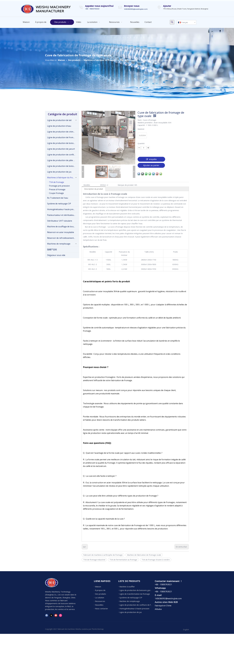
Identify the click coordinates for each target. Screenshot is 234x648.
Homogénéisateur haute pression (62, 209)
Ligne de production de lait (59, 120)
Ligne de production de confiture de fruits (63, 154)
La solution (99, 597)
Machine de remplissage (129, 601)
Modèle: (86, 185)
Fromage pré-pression (59, 185)
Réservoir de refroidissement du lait (63, 238)
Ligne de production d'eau (59, 126)
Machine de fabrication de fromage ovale (144, 555)
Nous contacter (101, 608)
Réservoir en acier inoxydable (60, 232)
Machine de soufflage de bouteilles (63, 226)
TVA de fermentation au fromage (123, 559)
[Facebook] (46, 615)
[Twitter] (51, 615)
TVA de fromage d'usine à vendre (156, 559)
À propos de (100, 590)
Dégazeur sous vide (56, 255)
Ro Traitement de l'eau (57, 198)
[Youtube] (55, 615)
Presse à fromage (57, 189)
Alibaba (158, 609)
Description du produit (93, 189)
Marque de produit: (126, 185)
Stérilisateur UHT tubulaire (59, 220)
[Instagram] (60, 615)
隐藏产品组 (52, 249)
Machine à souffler (127, 586)
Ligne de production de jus (59, 171)
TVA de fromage (56, 182)
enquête (153, 159)
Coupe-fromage (56, 193)
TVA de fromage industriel (94, 559)
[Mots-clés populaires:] (172, 22)
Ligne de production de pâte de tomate (63, 160)
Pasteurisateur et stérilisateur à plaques (63, 215)
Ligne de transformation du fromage (134, 594)
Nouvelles (99, 605)
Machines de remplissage (58, 243)
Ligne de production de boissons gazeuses (63, 166)
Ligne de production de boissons (62, 143)
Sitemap (100, 629)
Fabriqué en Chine (163, 605)
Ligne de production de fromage (62, 137)
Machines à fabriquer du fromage (62, 177)
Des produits (100, 594)
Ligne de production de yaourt (61, 149)
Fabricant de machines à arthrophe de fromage (103, 555)
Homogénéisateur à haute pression (134, 608)
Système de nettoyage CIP (59, 203)
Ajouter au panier (151, 165)
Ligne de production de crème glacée (63, 131)
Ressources (100, 601)
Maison (98, 586)
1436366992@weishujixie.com (136, 9)
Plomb (94, 629)
